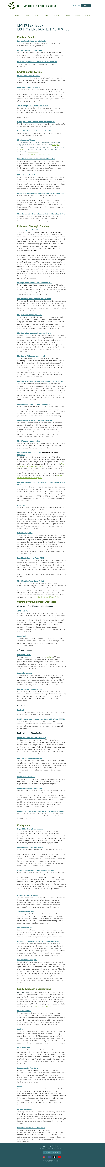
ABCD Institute (22, 611)
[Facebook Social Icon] (49, 1157)
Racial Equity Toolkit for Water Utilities (31, 558)
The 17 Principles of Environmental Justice (32, 106)
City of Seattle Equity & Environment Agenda (33, 404)
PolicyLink (21, 505)
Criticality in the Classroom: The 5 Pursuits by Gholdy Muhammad (40, 811)
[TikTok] (54, 1157)
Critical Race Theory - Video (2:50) (30, 788)
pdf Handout (21, 149)
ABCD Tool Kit (48, 629)
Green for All (21, 636)
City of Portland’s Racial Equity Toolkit (46, 597)
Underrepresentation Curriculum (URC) (31, 738)
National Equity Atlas (24, 533)
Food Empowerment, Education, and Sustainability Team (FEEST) (41, 719)
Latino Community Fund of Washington (31, 1128)
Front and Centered (24, 1011)
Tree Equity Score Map (25, 911)
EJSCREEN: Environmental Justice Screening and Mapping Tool (40, 941)
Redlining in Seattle (24, 655)
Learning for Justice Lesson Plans (29, 758)
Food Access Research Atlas (27, 895)
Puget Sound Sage (24, 1047)
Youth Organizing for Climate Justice (40, 154)
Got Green (20, 1029)
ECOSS (19, 1086)
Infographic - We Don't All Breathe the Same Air (34, 131)
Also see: (23, 154)
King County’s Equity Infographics (29, 315)
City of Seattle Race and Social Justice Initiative (34, 420)
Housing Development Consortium (29, 689)
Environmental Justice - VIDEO (28, 87)
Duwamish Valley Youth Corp (27, 1068)
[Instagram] (44, 1157)
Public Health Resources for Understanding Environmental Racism (41, 193)
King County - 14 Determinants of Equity (31, 356)
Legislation (21, 455)
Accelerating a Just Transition (28, 230)
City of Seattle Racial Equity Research (31, 847)
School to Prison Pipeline (26, 777)
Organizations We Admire (42, 1006)
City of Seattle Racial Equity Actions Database (34, 299)
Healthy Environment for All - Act (29, 452)
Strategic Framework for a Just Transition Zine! (34, 283)
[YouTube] (59, 1157)
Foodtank (20, 710)
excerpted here (33, 152)
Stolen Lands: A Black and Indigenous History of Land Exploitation (41, 214)
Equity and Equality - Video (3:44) (29, 50)
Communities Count (24, 928)
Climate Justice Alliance (26, 140)
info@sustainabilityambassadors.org (51, 1148)
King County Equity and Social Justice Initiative (34, 333)
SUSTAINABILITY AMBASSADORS (36, 5)
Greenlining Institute (24, 673)
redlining (50, 657)
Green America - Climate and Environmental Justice (36, 159)
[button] (19, 15)
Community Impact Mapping (27, 960)
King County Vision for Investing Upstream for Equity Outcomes (40, 381)
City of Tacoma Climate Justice (28, 441)
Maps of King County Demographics (30, 829)
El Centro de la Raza (24, 1109)
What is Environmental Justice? (28, 76)
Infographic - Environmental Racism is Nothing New (36, 122)
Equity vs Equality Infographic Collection (32, 41)
